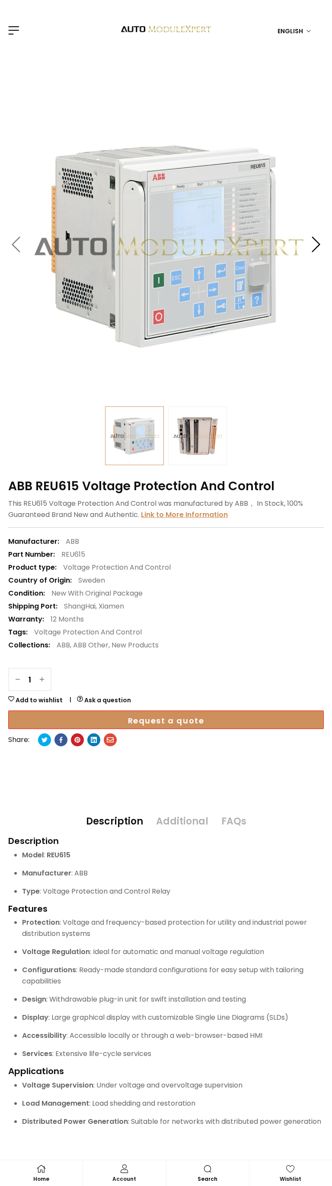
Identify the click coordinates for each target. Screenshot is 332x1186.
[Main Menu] (12, 30)
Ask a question (107, 700)
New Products (135, 645)
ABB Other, (91, 645)
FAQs (233, 821)
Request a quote (166, 720)
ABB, (64, 645)
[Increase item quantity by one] (41, 679)
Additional (182, 821)
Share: (18, 740)
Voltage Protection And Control (117, 567)
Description (114, 821)
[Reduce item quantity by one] (17, 679)
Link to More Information (184, 515)
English (290, 31)
